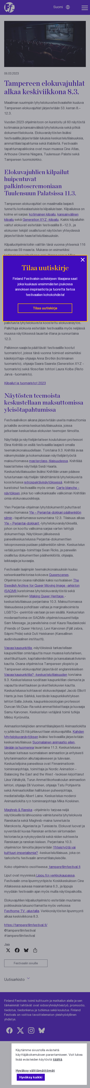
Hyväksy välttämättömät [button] (35, 1070)
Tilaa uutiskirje (45, 308)
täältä (57, 1059)
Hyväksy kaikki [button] (30, 1077)
